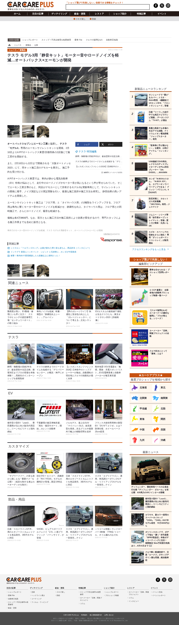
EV (10, 393)
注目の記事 (37, 14)
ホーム (17, 14)
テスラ (13, 337)
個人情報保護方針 (96, 615)
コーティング (36, 599)
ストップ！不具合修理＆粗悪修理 (56, 40)
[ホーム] (9, 45)
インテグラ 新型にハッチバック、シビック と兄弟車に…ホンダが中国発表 (43, 252)
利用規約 (84, 615)
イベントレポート (159, 595)
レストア (99, 14)
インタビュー (134, 601)
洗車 (33, 592)
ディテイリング (59, 14)
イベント (161, 14)
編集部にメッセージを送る (113, 172)
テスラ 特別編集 (87, 151)
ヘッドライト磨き (38, 595)
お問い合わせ (109, 615)
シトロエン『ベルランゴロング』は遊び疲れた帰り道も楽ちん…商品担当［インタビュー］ (51, 248)
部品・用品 (16, 499)
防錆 (94, 19)
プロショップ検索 (112, 595)
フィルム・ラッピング (39, 602)
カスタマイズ (18, 446)
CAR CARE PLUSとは (71, 615)
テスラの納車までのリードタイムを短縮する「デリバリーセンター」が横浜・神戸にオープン (116, 161)
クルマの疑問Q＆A (94, 40)
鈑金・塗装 (79, 14)
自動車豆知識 (112, 40)
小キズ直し (81, 19)
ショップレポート (30, 40)
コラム (82, 604)
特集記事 (141, 14)
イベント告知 (157, 592)
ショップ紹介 (120, 14)
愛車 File (78, 40)
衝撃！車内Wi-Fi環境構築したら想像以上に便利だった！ (35, 255)
